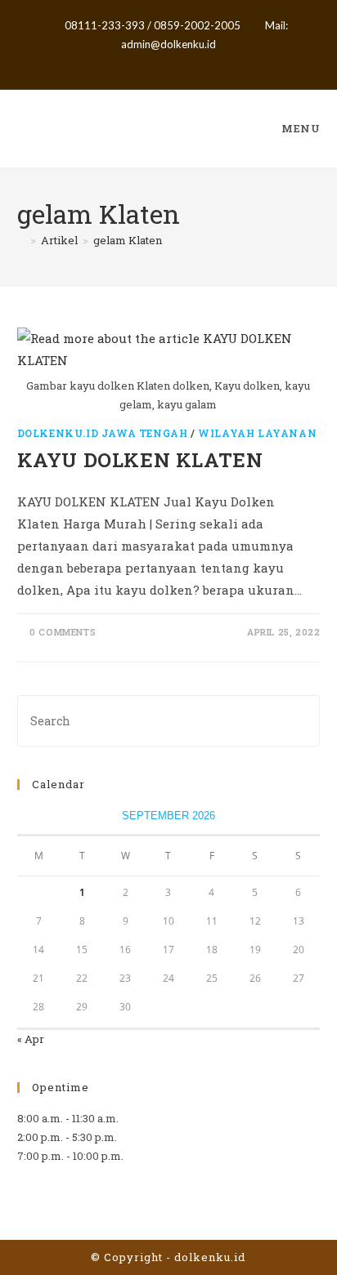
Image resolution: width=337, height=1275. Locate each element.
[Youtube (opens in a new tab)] (197, 62)
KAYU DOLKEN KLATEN (140, 460)
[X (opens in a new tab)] (142, 62)
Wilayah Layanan (257, 432)
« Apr (30, 1039)
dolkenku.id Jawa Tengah (102, 432)
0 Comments (62, 632)
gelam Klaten (127, 240)
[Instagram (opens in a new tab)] (180, 62)
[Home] (21, 240)
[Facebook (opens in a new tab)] (161, 62)
